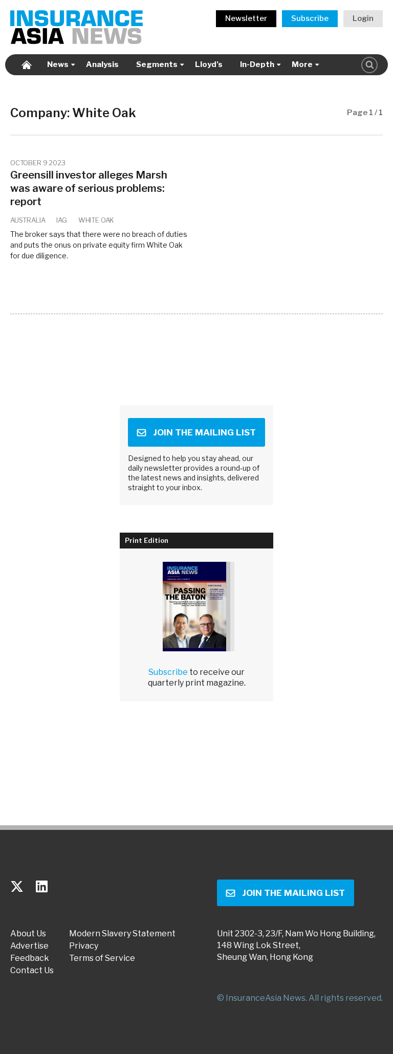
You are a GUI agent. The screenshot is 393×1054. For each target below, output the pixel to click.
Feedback (29, 958)
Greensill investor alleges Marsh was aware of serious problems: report (88, 188)
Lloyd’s (209, 64)
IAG (61, 220)
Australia (27, 220)
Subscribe (310, 18)
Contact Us (32, 971)
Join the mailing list (204, 432)
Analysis (102, 64)
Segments (157, 64)
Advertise (29, 946)
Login (363, 18)
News (58, 64)
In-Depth (257, 64)
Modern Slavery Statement (122, 934)
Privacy (83, 946)
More (302, 64)
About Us (28, 934)
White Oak (96, 220)
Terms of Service (102, 958)
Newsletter (246, 18)
